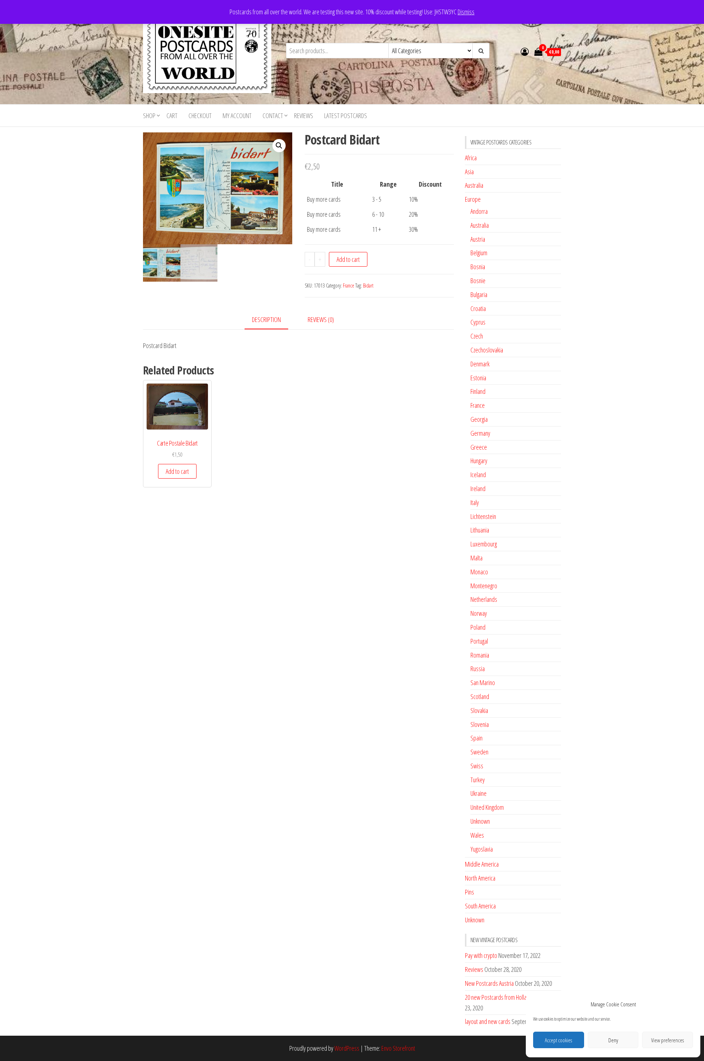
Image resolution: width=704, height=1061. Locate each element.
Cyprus (477, 322)
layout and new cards (487, 1021)
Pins (469, 892)
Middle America (482, 864)
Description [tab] (266, 319)
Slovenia (479, 724)
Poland (477, 627)
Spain (476, 737)
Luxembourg (483, 543)
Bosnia (477, 266)
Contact (273, 115)
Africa (471, 157)
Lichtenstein (483, 516)
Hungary (478, 460)
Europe (473, 199)
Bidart (368, 285)
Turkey (477, 779)
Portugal (479, 641)
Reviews (303, 115)
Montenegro (483, 585)
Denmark (479, 363)
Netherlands (483, 599)
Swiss (476, 765)
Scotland (479, 696)
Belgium (478, 252)
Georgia (479, 419)
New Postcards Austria (489, 983)
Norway (478, 613)
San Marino (482, 682)
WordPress (346, 1048)
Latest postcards (345, 115)
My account (237, 115)
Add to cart (348, 259)
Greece (478, 447)
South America (480, 905)
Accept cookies (558, 1040)
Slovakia (479, 710)
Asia (469, 171)
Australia (474, 185)
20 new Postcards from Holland (498, 997)
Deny (613, 1040)
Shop (149, 115)
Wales (477, 835)
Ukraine (478, 793)
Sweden (479, 751)
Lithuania (479, 530)
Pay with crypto (481, 955)
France (348, 285)
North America (480, 878)
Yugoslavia (481, 849)
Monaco (479, 571)
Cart (171, 115)
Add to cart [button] (177, 471)
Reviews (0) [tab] (321, 319)
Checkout (200, 115)
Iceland (478, 474)
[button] (279, 145)
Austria (477, 239)
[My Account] (525, 51)
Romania (479, 655)
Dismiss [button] (466, 11)
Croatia (478, 308)
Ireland (477, 488)
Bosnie (477, 280)
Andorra (479, 211)
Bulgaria (478, 294)
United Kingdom (487, 807)
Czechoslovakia (486, 349)
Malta (476, 557)
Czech (476, 336)
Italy (474, 502)
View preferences (667, 1040)
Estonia (478, 377)
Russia (477, 668)
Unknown (480, 821)
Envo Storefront (398, 1048)
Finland (477, 391)
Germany (480, 433)
